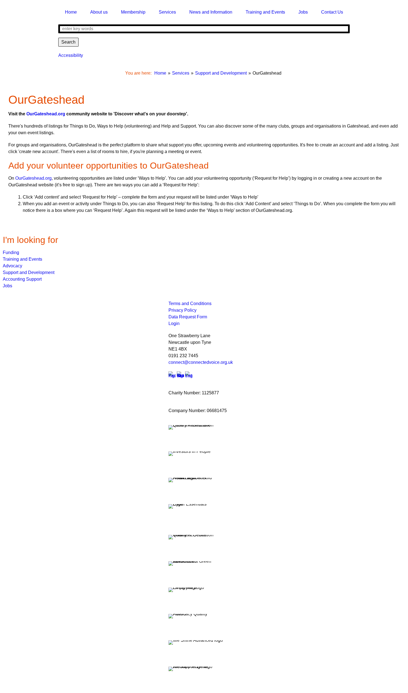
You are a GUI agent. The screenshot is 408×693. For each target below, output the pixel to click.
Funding (11, 252)
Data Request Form (187, 316)
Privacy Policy (182, 310)
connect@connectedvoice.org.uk (200, 362)
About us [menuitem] (99, 12)
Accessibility (70, 55)
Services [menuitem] (167, 12)
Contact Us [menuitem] (332, 12)
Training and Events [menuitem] (265, 12)
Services (180, 73)
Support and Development (221, 73)
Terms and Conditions (189, 303)
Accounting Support (22, 279)
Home (160, 73)
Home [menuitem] (71, 12)
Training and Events (22, 259)
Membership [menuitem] (133, 12)
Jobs (7, 285)
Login (174, 323)
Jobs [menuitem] (303, 12)
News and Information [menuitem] (210, 12)
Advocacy (12, 265)
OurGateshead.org (45, 113)
